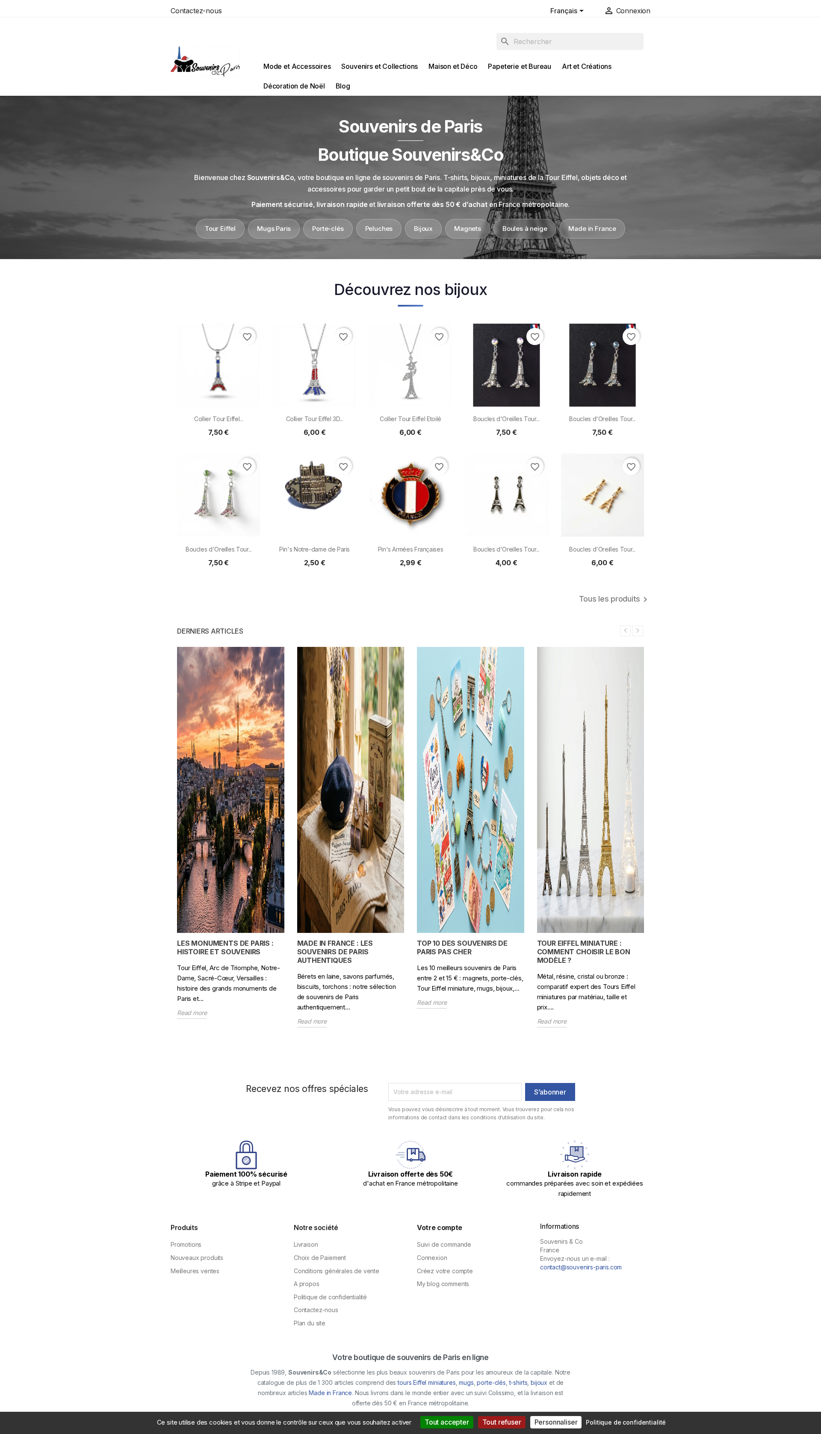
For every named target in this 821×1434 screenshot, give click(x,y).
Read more (192, 1012)
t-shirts (518, 1382)
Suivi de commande (444, 1244)
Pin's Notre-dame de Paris (314, 549)
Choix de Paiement (320, 1257)
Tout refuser (501, 1422)
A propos (306, 1283)
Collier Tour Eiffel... (218, 418)
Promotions (186, 1244)
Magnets (467, 228)
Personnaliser (556, 1422)
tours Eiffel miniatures (426, 1382)
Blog (343, 86)
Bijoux (423, 228)
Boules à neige (524, 228)
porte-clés (491, 1382)
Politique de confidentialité (330, 1297)
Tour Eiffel (220, 228)
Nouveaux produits (197, 1257)
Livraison (306, 1244)
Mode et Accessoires (297, 66)
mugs (466, 1382)
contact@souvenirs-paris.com (581, 1267)
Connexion (432, 1257)
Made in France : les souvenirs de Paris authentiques (335, 952)
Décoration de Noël (294, 86)
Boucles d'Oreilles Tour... (506, 418)
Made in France (592, 228)
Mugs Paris (274, 228)
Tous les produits (614, 599)
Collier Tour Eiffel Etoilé (410, 418)
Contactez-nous (196, 10)
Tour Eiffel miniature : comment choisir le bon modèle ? (583, 952)
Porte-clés (327, 228)
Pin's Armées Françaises (410, 549)
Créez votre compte (445, 1271)
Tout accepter (447, 1422)
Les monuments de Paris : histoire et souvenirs (225, 947)
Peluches (379, 228)
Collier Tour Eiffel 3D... (314, 418)
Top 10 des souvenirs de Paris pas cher (462, 947)
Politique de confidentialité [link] (626, 1422)
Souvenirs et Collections (379, 66)
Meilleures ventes (195, 1271)
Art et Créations (586, 66)
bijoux (539, 1382)
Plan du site (309, 1323)
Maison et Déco (453, 66)
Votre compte (439, 1227)
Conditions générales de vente (336, 1271)
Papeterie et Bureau (519, 66)
